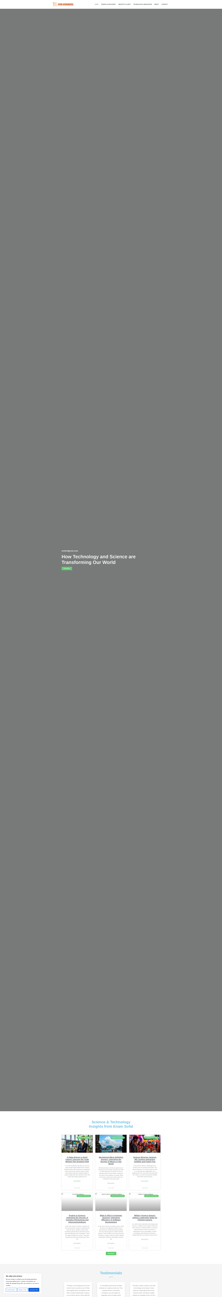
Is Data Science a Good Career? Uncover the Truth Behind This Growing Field (77, 1159)
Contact (164, 4)
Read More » (77, 1181)
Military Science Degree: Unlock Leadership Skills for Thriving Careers (144, 1217)
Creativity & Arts (124, 4)
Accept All (34, 1290)
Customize (11, 1290)
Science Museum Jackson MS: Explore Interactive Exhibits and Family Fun (144, 1159)
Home (97, 4)
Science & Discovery (108, 4)
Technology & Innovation (142, 4)
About (156, 4)
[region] (22, 1283)
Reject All (22, 1290)
